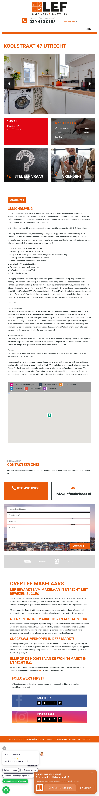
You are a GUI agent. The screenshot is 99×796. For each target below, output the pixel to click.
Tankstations (70, 384)
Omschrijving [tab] (17, 200)
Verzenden (78, 546)
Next (90, 83)
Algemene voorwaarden (44, 739)
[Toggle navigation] (92, 29)
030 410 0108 (43, 21)
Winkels (52, 388)
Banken (19, 388)
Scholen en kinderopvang (26, 384)
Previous (9, 83)
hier (39, 670)
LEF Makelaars (28, 739)
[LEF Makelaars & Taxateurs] (49, 9)
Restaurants (36, 388)
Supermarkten (51, 384)
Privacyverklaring (60, 739)
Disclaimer (72, 739)
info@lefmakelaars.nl (73, 494)
